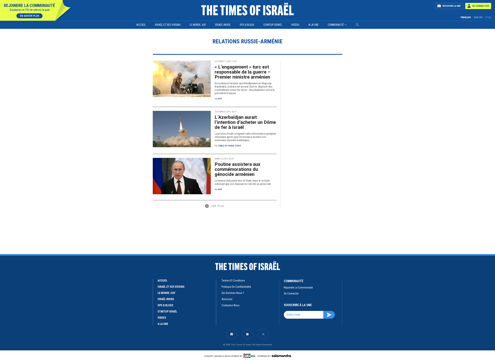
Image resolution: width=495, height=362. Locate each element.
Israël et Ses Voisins (168, 24)
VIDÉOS (162, 317)
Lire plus (217, 206)
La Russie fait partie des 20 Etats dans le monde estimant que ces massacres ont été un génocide (243, 182)
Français (466, 17)
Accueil (141, 24)
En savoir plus (29, 16)
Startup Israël (272, 24)
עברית (488, 17)
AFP (220, 99)
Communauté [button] (336, 24)
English (478, 17)
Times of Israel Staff (229, 146)
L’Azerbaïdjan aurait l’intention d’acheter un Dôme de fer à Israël (245, 122)
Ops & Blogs (247, 24)
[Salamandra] (281, 355)
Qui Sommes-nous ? (233, 292)
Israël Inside (223, 24)
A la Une (313, 24)
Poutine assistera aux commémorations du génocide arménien (237, 169)
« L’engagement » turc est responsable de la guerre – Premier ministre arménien (243, 72)
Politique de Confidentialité (236, 286)
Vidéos (295, 24)
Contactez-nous (231, 305)
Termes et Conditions (233, 280)
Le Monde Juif (198, 24)
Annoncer (227, 299)
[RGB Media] (250, 356)
